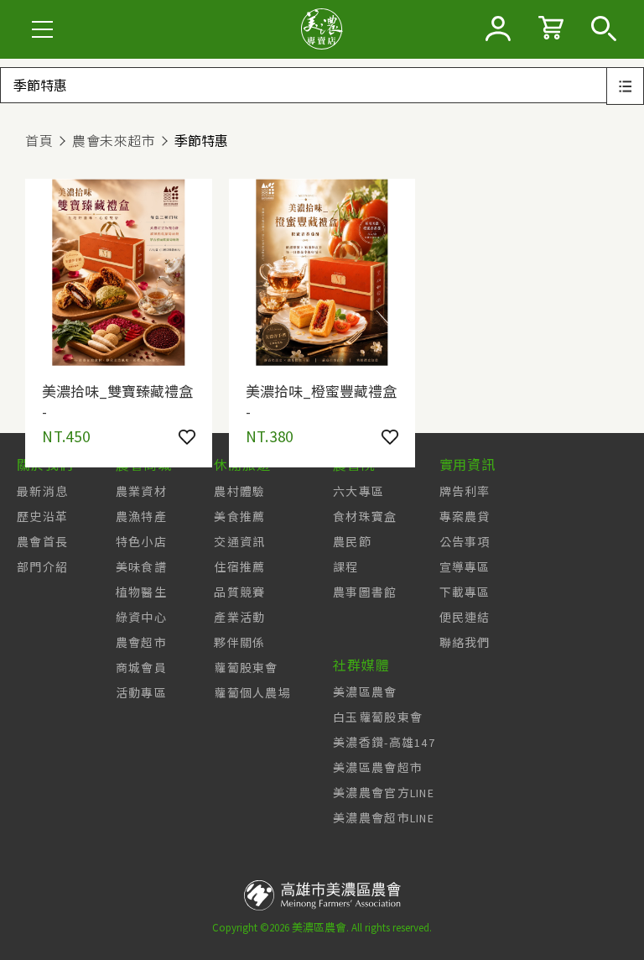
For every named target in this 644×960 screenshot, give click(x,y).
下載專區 (465, 592)
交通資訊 (239, 542)
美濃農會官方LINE (383, 793)
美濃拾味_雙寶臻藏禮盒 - (117, 400)
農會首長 (42, 542)
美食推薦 (239, 516)
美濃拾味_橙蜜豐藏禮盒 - (321, 400)
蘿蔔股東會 (246, 668)
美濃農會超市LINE (383, 818)
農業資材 (141, 491)
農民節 (352, 542)
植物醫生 (141, 592)
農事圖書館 (365, 592)
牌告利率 (465, 491)
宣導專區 (465, 567)
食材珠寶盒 (365, 516)
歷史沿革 (42, 516)
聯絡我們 (465, 642)
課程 (346, 567)
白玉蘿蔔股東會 (378, 717)
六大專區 (358, 491)
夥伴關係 (239, 642)
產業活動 (239, 617)
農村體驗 (239, 491)
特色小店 (141, 542)
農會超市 (141, 642)
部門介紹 (42, 567)
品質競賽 (239, 592)
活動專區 (141, 693)
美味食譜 (141, 567)
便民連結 (465, 617)
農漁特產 (141, 516)
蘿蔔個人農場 (252, 693)
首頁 (39, 141)
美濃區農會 (365, 692)
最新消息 (42, 491)
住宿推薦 (239, 567)
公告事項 (465, 542)
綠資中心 (141, 617)
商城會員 (141, 668)
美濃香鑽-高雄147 (384, 742)
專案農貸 (465, 516)
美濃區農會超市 (378, 767)
